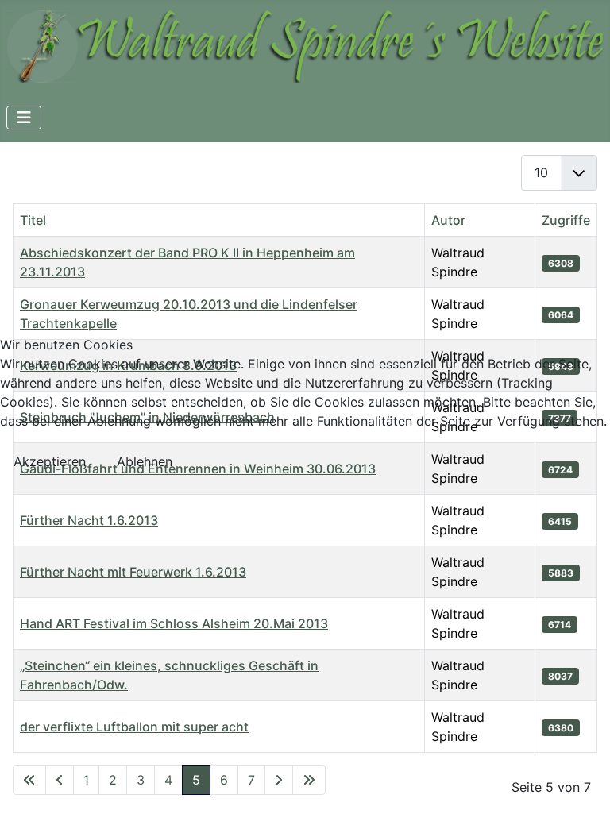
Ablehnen (144, 461)
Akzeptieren (50, 461)
